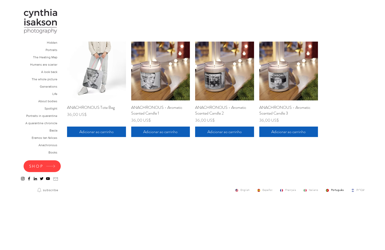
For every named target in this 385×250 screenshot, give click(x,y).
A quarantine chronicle (41, 123)
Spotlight (51, 108)
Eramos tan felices (44, 138)
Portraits (51, 50)
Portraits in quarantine (41, 116)
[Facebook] (29, 178)
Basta (53, 130)
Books (52, 152)
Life (54, 94)
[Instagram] (22, 178)
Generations (48, 86)
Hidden (52, 42)
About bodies (47, 101)
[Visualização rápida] (96, 71)
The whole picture (44, 79)
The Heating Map (45, 57)
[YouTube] (48, 178)
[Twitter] (41, 178)
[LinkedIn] (35, 178)
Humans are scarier (43, 64)
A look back (49, 72)
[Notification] (39, 190)
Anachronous (47, 145)
